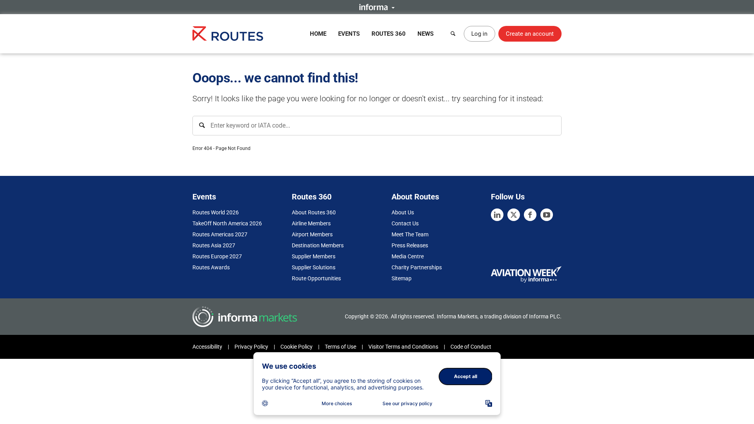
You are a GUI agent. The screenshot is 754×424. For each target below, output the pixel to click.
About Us (403, 212)
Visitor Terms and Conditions (403, 347)
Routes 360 (389, 33)
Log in (479, 33)
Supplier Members (313, 256)
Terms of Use (340, 347)
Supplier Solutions (313, 267)
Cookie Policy (296, 347)
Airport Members (312, 234)
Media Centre (408, 256)
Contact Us (405, 223)
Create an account (530, 33)
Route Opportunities (316, 278)
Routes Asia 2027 (213, 245)
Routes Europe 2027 (217, 256)
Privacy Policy (251, 347)
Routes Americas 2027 (219, 234)
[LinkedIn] (497, 214)
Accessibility (207, 347)
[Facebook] (530, 214)
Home (318, 33)
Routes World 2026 (215, 212)
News (425, 33)
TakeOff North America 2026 (227, 223)
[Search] (453, 34)
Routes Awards (211, 267)
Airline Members (311, 223)
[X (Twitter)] (513, 214)
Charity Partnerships (417, 267)
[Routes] (227, 33)
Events (349, 33)
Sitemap (402, 278)
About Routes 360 (314, 212)
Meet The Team (410, 234)
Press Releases (410, 245)
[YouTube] (546, 214)
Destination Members (318, 245)
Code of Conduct (470, 347)
